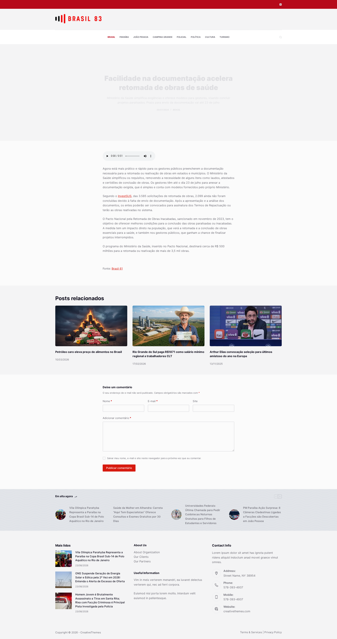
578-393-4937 (233, 587)
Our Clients (141, 557)
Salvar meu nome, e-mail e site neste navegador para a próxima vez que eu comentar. (154, 458)
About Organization (147, 552)
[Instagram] (280, 4)
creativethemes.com (236, 611)
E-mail (153, 401)
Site (195, 401)
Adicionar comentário (117, 418)
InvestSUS (124, 196)
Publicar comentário (119, 468)
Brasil (111, 37)
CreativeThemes (90, 632)
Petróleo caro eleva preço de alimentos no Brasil (88, 352)
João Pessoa (140, 37)
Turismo (224, 37)
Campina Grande (162, 37)
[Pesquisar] (280, 37)
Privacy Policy (273, 632)
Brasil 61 (117, 268)
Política (196, 37)
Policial (181, 37)
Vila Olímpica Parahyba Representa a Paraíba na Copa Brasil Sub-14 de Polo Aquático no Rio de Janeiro (86, 514)
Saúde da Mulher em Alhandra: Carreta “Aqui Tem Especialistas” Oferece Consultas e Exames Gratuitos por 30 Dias (138, 514)
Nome (107, 401)
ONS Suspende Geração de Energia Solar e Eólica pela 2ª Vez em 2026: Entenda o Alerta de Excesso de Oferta (100, 577)
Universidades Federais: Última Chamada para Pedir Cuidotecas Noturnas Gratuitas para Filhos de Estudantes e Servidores (202, 514)
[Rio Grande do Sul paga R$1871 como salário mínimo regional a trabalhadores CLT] (168, 326)
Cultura (210, 37)
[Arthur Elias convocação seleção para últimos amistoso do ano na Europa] (246, 326)
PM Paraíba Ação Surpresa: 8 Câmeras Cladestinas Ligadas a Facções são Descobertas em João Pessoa (262, 514)
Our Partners (142, 561)
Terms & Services (251, 632)
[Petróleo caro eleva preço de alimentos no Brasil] (91, 326)
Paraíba (124, 37)
